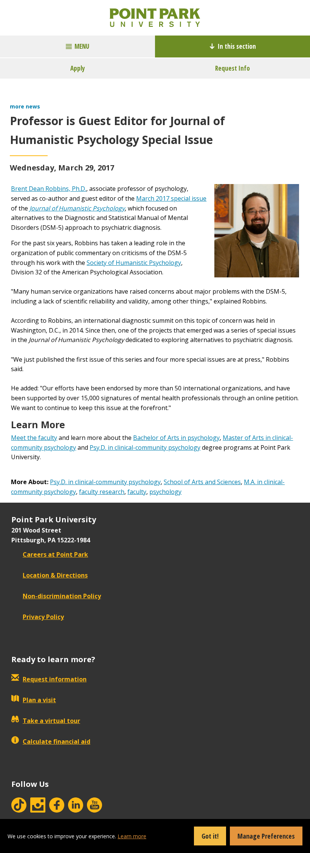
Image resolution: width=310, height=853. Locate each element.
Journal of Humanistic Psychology (77, 208)
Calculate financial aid (56, 741)
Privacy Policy (43, 617)
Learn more (132, 836)
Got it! (210, 836)
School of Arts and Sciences (202, 482)
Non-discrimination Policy (62, 596)
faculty (136, 492)
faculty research (101, 492)
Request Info (232, 68)
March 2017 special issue (171, 198)
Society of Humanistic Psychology (134, 263)
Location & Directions (55, 575)
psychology (165, 492)
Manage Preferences (266, 836)
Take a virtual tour (51, 721)
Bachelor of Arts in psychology (176, 437)
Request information (55, 679)
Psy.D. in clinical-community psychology (145, 447)
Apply (77, 68)
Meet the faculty (34, 437)
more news (25, 106)
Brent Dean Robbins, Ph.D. (48, 188)
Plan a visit (39, 700)
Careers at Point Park (55, 554)
